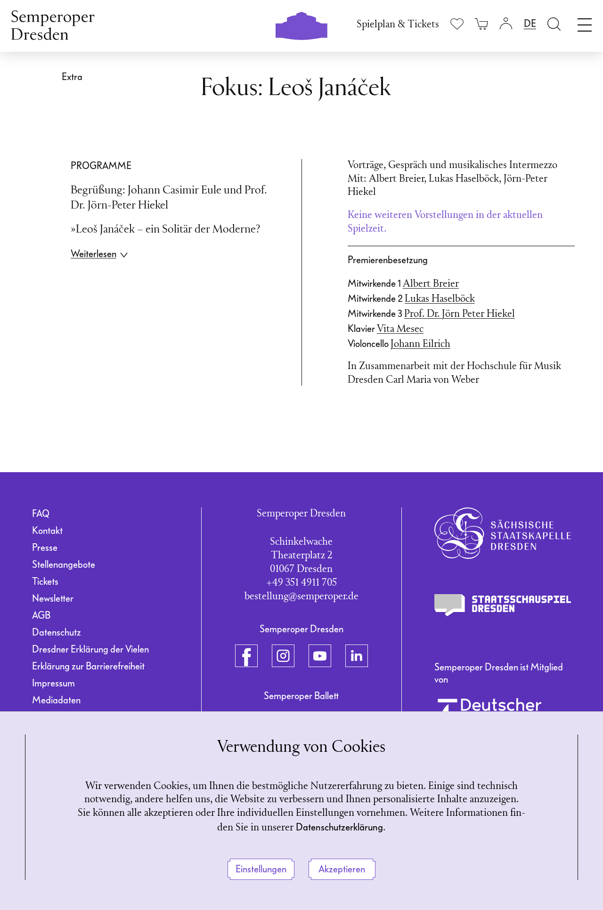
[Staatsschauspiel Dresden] (502, 605)
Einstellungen (261, 869)
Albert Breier (431, 284)
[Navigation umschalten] (585, 22)
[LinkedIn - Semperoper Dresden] (356, 655)
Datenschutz (56, 632)
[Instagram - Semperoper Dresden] (283, 655)
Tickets (45, 581)
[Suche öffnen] (554, 23)
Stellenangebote (63, 564)
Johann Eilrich (420, 344)
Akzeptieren (341, 869)
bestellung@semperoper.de (301, 597)
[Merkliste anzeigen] (457, 23)
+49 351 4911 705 (301, 583)
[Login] (506, 23)
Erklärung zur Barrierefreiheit (88, 666)
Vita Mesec (400, 329)
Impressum (53, 683)
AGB (41, 615)
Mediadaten (56, 700)
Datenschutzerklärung (339, 827)
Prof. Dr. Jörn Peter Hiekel (459, 314)
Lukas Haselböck (440, 299)
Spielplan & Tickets (398, 25)
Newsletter (52, 598)
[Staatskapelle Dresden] (502, 533)
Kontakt (47, 530)
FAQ (40, 513)
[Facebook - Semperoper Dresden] (246, 655)
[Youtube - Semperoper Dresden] (320, 655)
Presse (44, 547)
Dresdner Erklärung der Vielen (90, 649)
